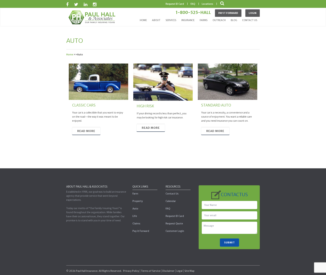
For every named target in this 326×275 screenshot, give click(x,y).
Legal (179, 270)
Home (143, 20)
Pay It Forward (228, 13)
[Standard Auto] (227, 81)
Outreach (219, 20)
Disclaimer (168, 270)
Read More (86, 131)
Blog (234, 20)
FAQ (193, 3)
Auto (135, 208)
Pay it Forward (140, 231)
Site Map (189, 270)
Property (137, 201)
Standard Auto (216, 105)
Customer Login (175, 231)
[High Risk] (163, 81)
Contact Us (249, 20)
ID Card (175, 3)
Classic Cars (84, 105)
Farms (203, 20)
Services (171, 20)
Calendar (171, 201)
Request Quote (174, 223)
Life (134, 216)
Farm (135, 193)
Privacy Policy (131, 270)
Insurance (188, 20)
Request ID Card (175, 216)
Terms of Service (150, 270)
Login (252, 13)
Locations (207, 3)
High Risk (145, 106)
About (156, 20)
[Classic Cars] (98, 81)
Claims (136, 223)
